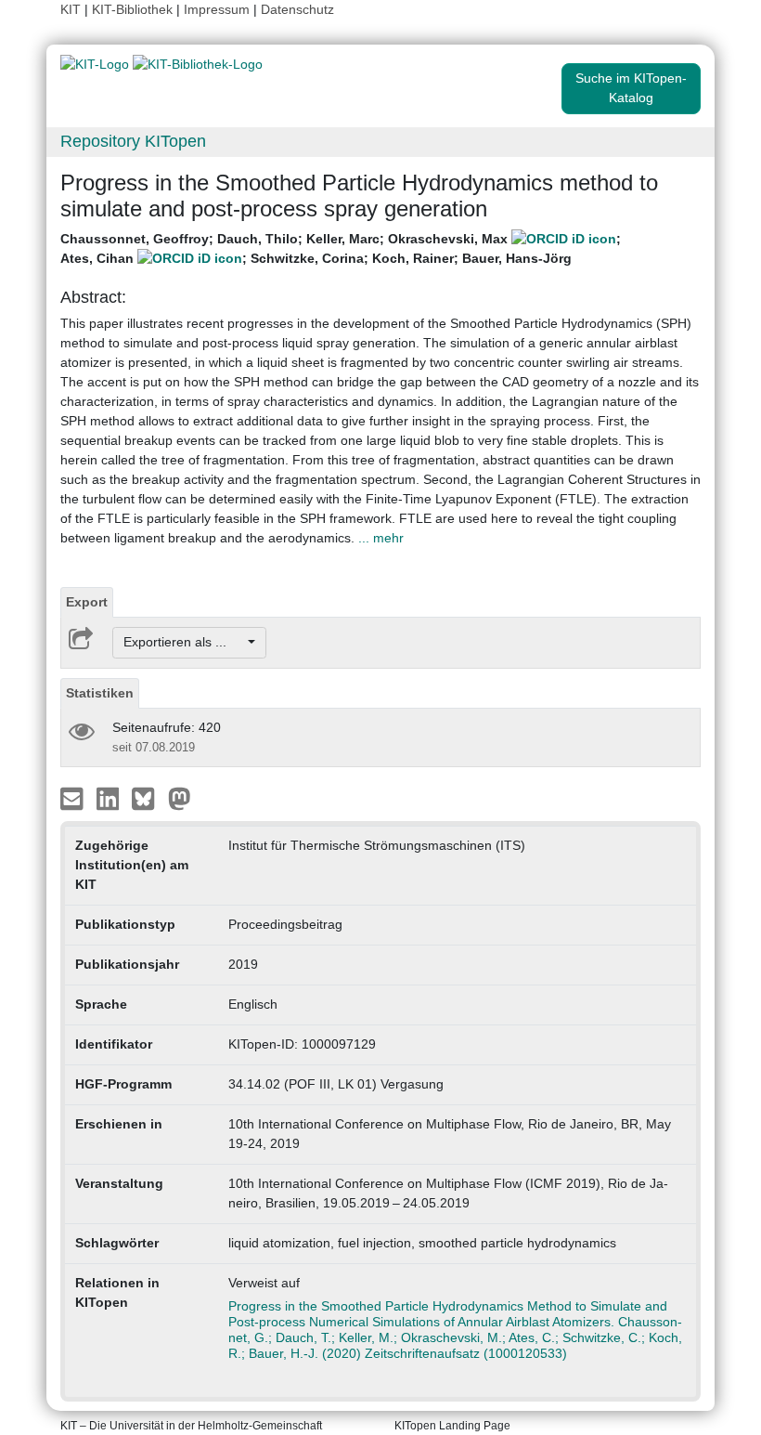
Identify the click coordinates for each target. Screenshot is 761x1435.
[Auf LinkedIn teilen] (110, 796)
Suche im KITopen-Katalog (631, 88)
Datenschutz (297, 9)
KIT (70, 9)
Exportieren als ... (184, 641)
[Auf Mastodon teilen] (179, 796)
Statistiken (100, 692)
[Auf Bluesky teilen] (148, 796)
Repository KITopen (133, 141)
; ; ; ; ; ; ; (340, 248)
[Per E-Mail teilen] (73, 796)
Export (87, 601)
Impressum (217, 9)
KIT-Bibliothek (134, 9)
